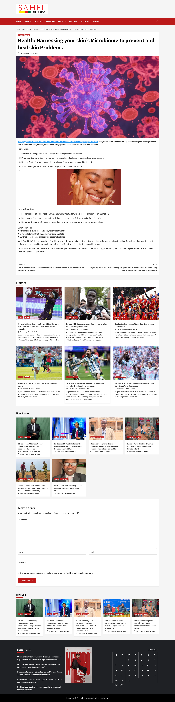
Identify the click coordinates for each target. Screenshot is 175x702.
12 (148, 665)
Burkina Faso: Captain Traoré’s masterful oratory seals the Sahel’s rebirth (140, 446)
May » (121, 684)
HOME (18, 21)
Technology (119, 614)
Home (27, 35)
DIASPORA (85, 21)
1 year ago (23, 53)
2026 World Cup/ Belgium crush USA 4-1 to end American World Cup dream (134, 384)
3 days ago (132, 451)
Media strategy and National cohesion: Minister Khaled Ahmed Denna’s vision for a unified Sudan (105, 446)
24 (135, 675)
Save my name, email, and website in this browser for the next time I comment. (56, 573)
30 (129, 680)
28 (116, 680)
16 (129, 670)
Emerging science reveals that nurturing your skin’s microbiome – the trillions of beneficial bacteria (58, 141)
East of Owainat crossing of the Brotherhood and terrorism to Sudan (68, 488)
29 (122, 680)
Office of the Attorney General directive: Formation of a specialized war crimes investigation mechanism (31, 447)
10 (135, 665)
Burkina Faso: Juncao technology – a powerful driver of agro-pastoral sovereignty (115, 624)
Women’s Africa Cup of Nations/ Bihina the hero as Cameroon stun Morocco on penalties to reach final (38, 326)
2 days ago (96, 451)
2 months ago (24, 389)
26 (148, 675)
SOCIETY (62, 21)
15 (122, 670)
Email (92, 552)
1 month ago (72, 329)
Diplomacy (131, 437)
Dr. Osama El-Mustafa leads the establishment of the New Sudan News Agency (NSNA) (68, 446)
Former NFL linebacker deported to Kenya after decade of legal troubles (86, 325)
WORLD (28, 21)
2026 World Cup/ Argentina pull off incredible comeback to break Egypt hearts (85, 384)
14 (116, 670)
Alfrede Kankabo (32, 53)
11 (141, 665)
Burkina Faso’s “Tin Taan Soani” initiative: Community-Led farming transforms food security (33, 488)
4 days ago (23, 494)
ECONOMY (50, 21)
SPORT (96, 21)
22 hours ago (24, 454)
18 (141, 670)
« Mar (115, 684)
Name (21, 552)
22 (122, 675)
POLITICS (39, 21)
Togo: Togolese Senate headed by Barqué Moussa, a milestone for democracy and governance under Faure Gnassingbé (123, 267)
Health (21, 35)
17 (135, 670)
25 (141, 675)
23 (129, 675)
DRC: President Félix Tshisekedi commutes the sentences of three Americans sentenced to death (51, 267)
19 (148, 670)
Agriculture (22, 479)
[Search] (157, 21)
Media (63, 437)
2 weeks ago (24, 332)
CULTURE (73, 21)
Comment (23, 519)
